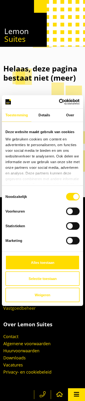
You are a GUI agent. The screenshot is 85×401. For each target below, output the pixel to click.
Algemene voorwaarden (27, 343)
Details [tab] (44, 115)
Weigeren (42, 295)
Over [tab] (70, 115)
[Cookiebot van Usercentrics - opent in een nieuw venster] (60, 102)
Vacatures (13, 365)
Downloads (14, 358)
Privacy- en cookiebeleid (27, 372)
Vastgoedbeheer (19, 308)
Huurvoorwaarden (21, 350)
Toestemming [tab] (16, 115)
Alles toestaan (42, 262)
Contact (10, 336)
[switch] (73, 211)
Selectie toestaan (43, 279)
